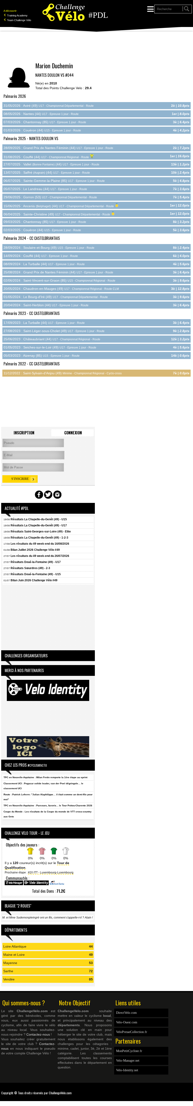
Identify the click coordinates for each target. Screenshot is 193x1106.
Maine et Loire (14, 955)
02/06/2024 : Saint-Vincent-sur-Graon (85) (59, 280)
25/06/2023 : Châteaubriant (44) (52, 339)
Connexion (73, 433)
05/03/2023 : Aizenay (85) (42, 355)
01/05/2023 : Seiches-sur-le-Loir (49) (50, 347)
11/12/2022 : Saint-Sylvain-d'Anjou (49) (63, 373)
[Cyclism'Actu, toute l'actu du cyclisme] (56, 884)
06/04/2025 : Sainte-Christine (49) (57, 214)
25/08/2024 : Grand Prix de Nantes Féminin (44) (58, 272)
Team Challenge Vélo (18, 20)
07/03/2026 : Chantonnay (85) (45, 122)
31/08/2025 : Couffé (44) (47, 157)
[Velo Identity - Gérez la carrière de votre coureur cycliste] (36, 884)
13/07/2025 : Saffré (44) (47, 172)
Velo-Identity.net (127, 1070)
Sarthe (8, 971)
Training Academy (17, 15)
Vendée (9, 979)
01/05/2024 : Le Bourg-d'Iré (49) (56, 297)
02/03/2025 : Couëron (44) (42, 230)
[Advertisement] (96, 46)
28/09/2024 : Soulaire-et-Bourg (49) (49, 247)
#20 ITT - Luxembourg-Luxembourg (50, 872)
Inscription (24, 433)
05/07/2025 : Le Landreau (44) (45, 189)
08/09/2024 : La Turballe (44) (44, 264)
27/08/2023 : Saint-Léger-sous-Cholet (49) (54, 331)
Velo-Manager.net (127, 1060)
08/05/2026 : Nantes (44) (41, 114)
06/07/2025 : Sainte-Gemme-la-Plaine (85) (54, 181)
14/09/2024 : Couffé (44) (41, 256)
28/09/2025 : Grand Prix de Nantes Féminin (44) (58, 148)
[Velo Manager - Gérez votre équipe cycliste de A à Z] (14, 884)
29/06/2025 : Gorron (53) (50, 197)
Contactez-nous (38, 1034)
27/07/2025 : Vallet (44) (51, 164)
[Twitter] (190, 1090)
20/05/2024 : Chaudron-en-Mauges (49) (61, 289)
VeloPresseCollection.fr (131, 1032)
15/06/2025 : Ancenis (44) (59, 206)
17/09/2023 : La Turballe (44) (44, 323)
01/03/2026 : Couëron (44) (42, 130)
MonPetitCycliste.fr (129, 1051)
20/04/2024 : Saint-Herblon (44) (46, 305)
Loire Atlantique (14, 946)
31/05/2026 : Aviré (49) (49, 105)
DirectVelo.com (126, 1012)
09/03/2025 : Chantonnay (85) (45, 222)
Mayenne (10, 963)
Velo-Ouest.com (126, 1022)
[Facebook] (188, 1090)
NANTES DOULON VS (49, 75)
